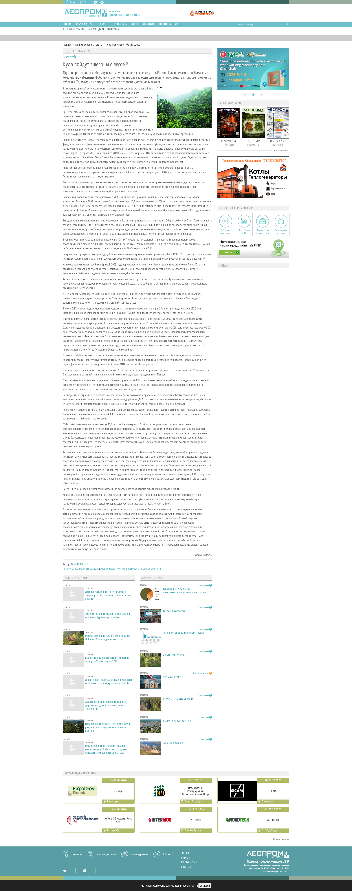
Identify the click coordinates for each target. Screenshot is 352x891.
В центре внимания (73, 29)
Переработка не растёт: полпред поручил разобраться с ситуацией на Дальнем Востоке (108, 727)
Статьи (99, 44)
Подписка (77, 854)
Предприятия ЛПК (244, 232)
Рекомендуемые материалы (104, 29)
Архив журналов (139, 854)
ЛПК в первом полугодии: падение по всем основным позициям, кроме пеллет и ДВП (108, 681)
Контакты (168, 854)
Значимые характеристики (177, 720)
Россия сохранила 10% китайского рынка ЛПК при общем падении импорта (107, 637)
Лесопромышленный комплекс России (183, 632)
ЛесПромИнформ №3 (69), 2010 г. (124, 44)
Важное (185, 853)
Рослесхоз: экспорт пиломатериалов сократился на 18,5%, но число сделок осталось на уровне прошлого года (106, 749)
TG (102, 2)
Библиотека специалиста (226, 232)
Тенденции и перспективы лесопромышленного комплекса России (184, 590)
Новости (103, 24)
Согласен (205, 885)
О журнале (148, 24)
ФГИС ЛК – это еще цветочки (178, 698)
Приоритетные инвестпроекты (262, 232)
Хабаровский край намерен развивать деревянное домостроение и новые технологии (106, 705)
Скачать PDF (229, 145)
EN (85, 2)
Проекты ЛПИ (120, 24)
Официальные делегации (281, 232)
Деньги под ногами (173, 654)
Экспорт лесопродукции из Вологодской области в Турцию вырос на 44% (107, 615)
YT (85, 870)
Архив (135, 24)
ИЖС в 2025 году (172, 676)
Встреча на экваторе (174, 610)
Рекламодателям (168, 24)
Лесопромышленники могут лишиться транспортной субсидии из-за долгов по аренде (107, 595)
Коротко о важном (173, 742)
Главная (67, 24)
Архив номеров (83, 44)
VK (95, 2)
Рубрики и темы (84, 24)
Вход (73, 2)
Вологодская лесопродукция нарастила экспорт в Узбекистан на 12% (107, 659)
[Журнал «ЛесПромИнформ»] (105, 13)
